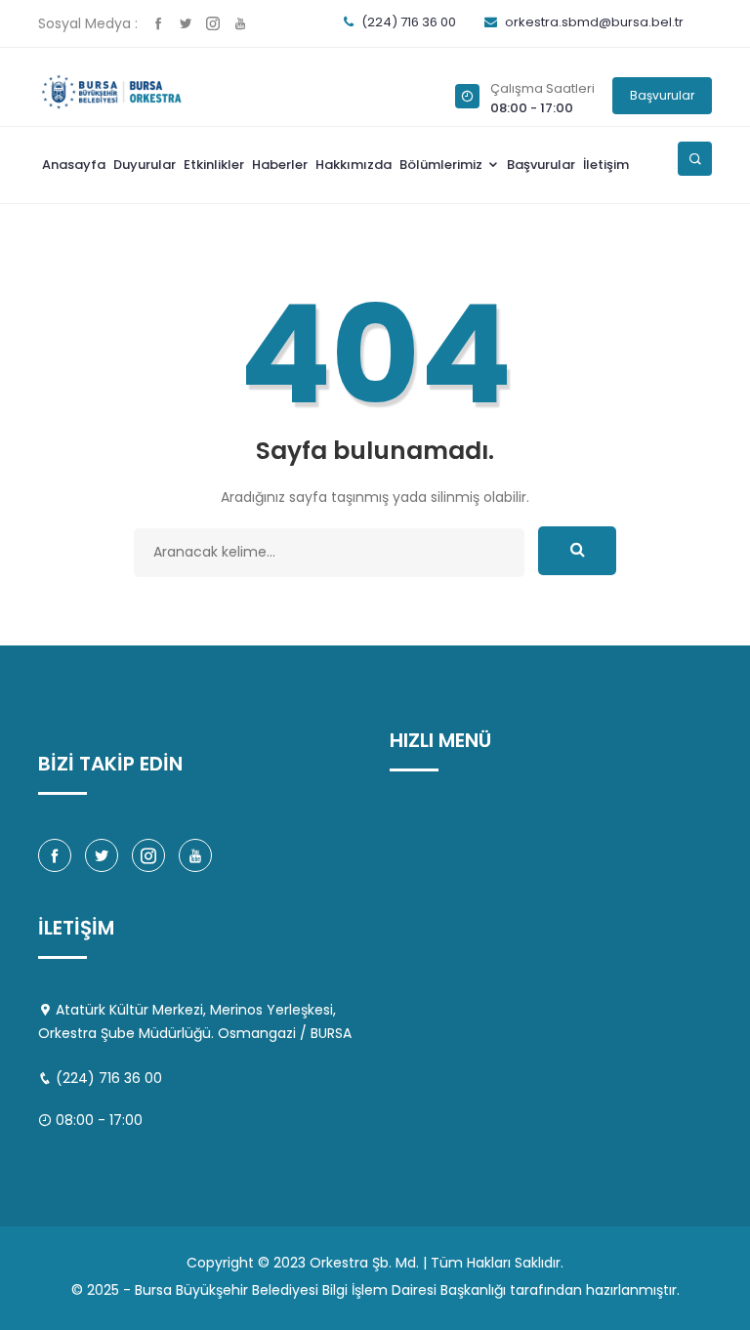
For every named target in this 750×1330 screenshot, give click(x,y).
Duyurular (144, 164)
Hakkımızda (353, 164)
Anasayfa (73, 164)
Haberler (280, 164)
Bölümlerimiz (442, 164)
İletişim (606, 164)
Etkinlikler (214, 164)
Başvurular (662, 95)
